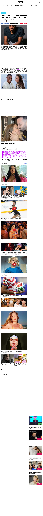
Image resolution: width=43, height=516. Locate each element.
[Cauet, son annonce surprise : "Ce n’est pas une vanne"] (35, 420)
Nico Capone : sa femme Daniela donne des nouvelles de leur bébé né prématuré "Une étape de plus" (35, 458)
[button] (34, 2)
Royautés (21, 5)
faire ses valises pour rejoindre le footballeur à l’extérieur (12, 112)
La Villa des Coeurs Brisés (16, 371)
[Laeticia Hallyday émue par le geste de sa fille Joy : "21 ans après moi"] (35, 465)
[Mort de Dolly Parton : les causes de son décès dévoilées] (35, 480)
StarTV (32, 5)
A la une (7, 5)
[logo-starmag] (20, 2)
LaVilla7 (16, 374)
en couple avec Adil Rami (22, 145)
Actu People (39, 438)
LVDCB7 (12, 374)
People (11, 5)
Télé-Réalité (17, 5)
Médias (27, 5)
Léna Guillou (17, 69)
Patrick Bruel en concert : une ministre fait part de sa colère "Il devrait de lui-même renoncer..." (35, 442)
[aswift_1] (21, 9)
